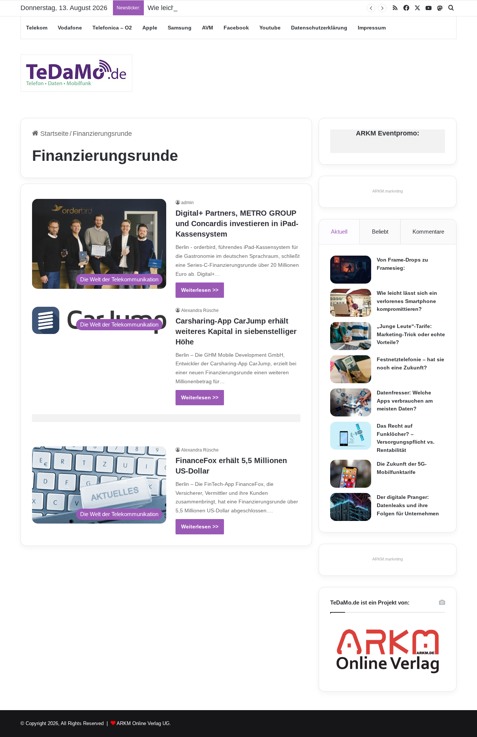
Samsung (180, 28)
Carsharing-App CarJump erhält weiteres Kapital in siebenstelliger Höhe (236, 331)
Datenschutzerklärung (319, 28)
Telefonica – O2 (112, 28)
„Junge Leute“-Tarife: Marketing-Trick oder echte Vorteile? (411, 334)
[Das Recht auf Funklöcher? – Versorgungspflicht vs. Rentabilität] (350, 436)
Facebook (236, 28)
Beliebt (380, 231)
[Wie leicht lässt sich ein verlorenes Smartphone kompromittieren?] (350, 303)
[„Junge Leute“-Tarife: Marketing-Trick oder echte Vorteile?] (350, 336)
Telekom (36, 28)
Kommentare (428, 231)
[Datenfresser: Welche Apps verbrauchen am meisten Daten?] (350, 402)
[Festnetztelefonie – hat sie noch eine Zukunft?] (350, 369)
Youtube (270, 28)
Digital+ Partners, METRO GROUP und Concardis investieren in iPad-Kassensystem (237, 223)
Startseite (53, 133)
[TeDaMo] (76, 73)
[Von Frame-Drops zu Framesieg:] (350, 270)
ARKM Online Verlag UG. (144, 723)
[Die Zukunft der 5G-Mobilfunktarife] (350, 474)
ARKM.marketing (387, 191)
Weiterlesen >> (199, 290)
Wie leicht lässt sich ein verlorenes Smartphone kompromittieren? (407, 301)
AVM (207, 28)
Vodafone (70, 28)
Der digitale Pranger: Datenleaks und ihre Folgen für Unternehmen (408, 505)
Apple (149, 28)
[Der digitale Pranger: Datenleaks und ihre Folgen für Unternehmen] (350, 507)
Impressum (372, 28)
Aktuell (339, 231)
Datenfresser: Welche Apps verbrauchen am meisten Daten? (405, 401)
